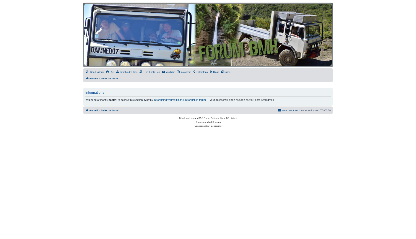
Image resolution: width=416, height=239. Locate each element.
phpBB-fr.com (214, 122)
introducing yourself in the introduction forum (180, 99)
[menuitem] (94, 72)
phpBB (198, 118)
